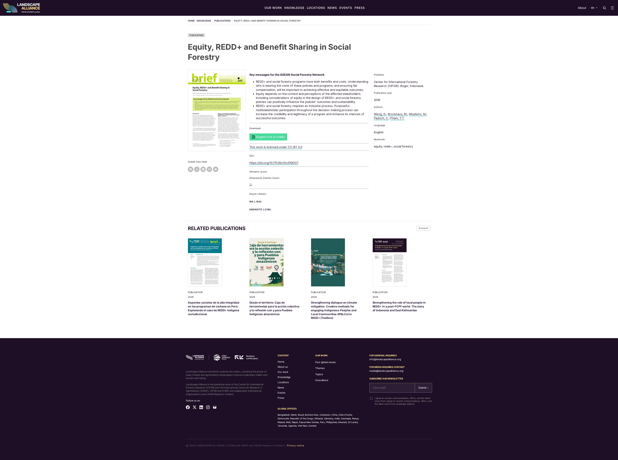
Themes (319, 368)
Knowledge (204, 20)
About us (283, 366)
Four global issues (325, 362)
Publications (222, 20)
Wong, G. (380, 114)
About (582, 7)
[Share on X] (197, 169)
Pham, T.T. (397, 118)
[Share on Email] (215, 169)
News (281, 387)
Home (281, 361)
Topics (319, 374)
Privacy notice (295, 445)
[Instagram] (209, 169)
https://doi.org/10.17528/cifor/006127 (273, 162)
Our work (283, 371)
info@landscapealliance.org (385, 359)
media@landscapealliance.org (386, 370)
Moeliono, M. (417, 114)
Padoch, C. (381, 118)
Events (281, 392)
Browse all (423, 228)
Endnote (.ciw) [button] (260, 209)
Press (281, 397)
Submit (422, 387)
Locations (283, 382)
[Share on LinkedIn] (203, 169)
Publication (196, 35)
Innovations (321, 380)
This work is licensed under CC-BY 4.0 (275, 147)
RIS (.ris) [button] (255, 201)
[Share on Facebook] (190, 169)
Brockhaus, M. (397, 114)
